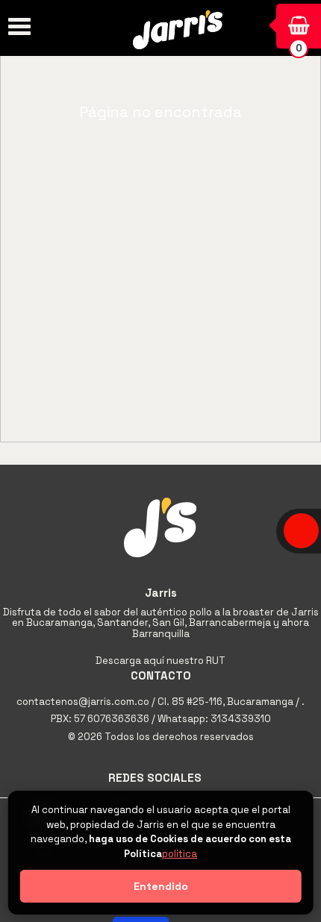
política (179, 853)
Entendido (161, 886)
